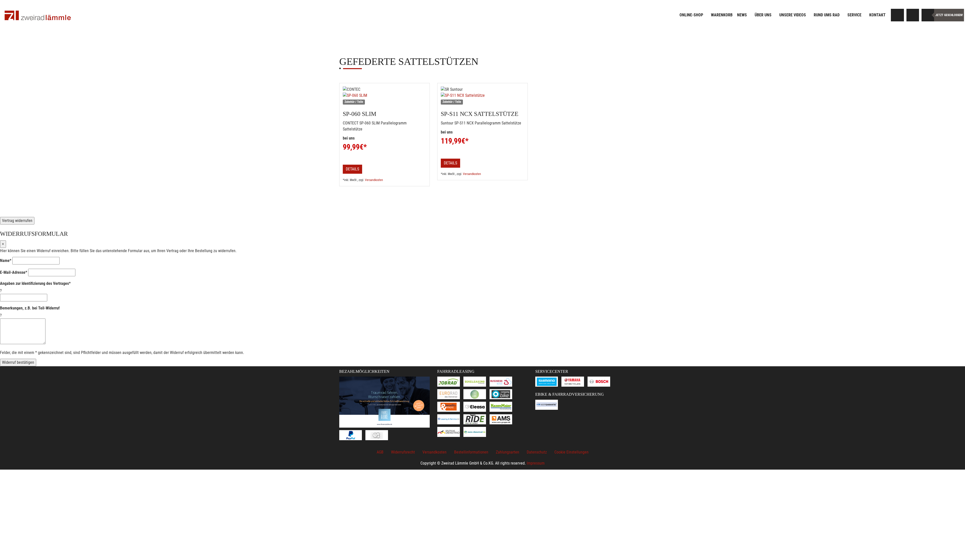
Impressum (536, 463)
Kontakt (877, 15)
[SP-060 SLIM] (384, 96)
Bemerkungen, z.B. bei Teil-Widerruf (30, 308)
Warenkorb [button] (722, 15)
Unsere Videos (792, 15)
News (742, 15)
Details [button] (352, 169)
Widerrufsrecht (403, 452)
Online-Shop (691, 15)
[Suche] (897, 15)
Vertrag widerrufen (17, 220)
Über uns (763, 15)
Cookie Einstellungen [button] (571, 452)
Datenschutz (537, 452)
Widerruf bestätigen (18, 362)
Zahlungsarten (507, 452)
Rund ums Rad (827, 15)
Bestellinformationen (471, 452)
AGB (380, 452)
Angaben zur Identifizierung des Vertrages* (35, 283)
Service (854, 15)
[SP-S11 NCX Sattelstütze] (482, 96)
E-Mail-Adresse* (13, 272)
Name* (5, 260)
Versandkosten (374, 180)
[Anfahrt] (912, 15)
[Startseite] (38, 15)
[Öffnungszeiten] (928, 15)
